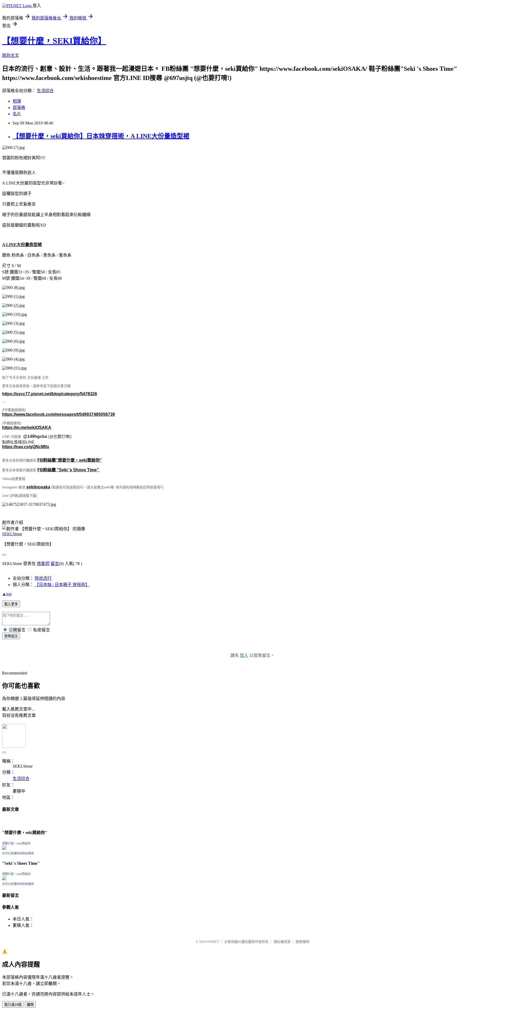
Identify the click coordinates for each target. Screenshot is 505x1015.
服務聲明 (302, 942)
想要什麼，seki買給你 (16, 843)
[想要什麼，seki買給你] (4, 848)
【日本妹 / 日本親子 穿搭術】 (62, 584)
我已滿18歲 (13, 1005)
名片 (17, 114)
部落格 (19, 107)
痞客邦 (43, 563)
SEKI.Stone (12, 534)
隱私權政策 (282, 942)
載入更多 (11, 604)
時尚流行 (43, 578)
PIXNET (213, 942)
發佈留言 (11, 636)
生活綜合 (45, 90)
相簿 (17, 101)
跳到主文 (10, 55)
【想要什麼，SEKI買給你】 (54, 41)
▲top (7, 594)
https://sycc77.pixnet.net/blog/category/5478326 (49, 394)
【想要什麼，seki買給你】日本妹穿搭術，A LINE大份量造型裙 (101, 136)
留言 (54, 563)
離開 (30, 1005)
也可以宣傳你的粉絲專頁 (18, 853)
